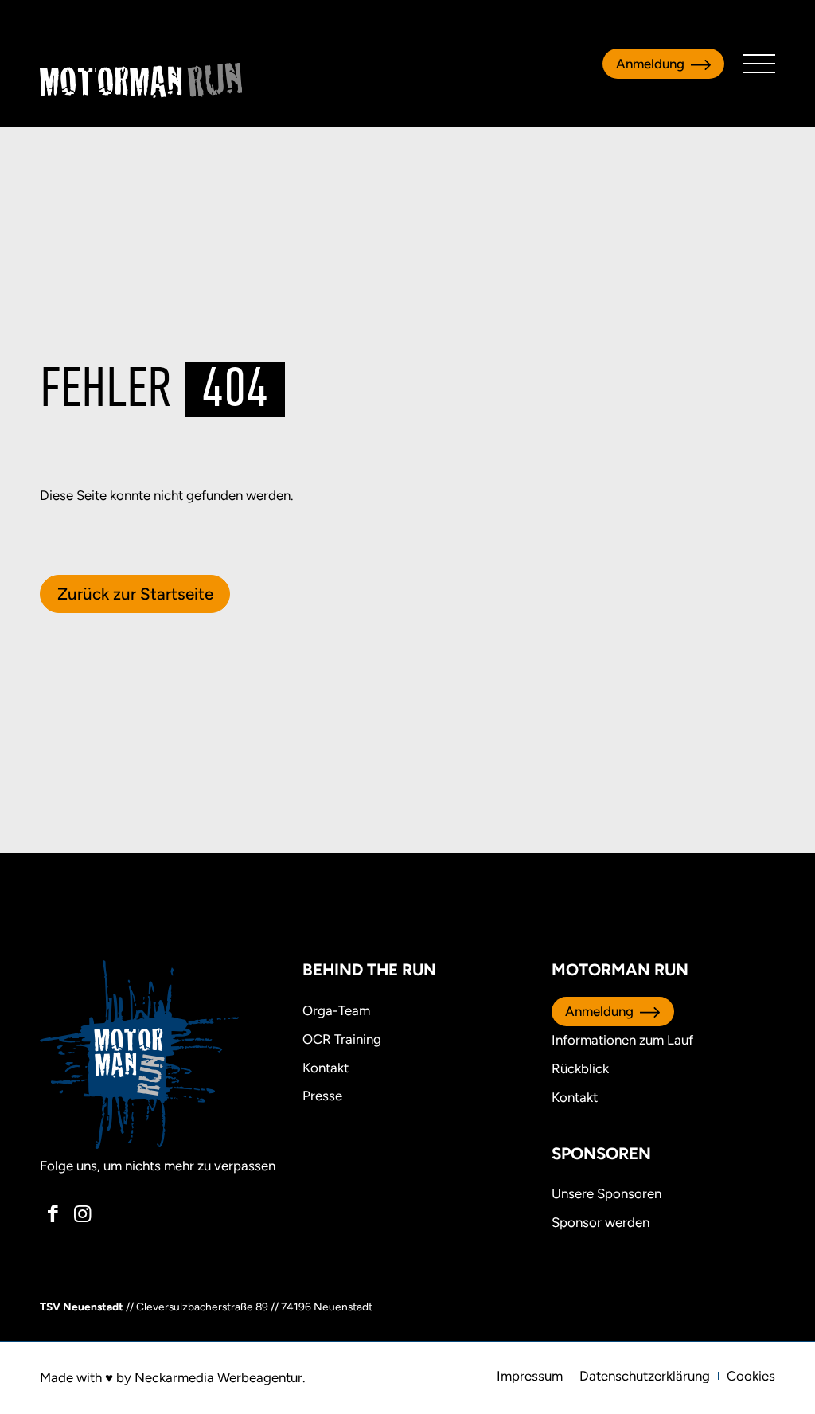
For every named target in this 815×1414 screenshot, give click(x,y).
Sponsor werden (600, 1222)
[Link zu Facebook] (53, 1213)
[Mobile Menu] (759, 63)
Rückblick (580, 1068)
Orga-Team (336, 1010)
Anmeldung (650, 64)
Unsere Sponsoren (606, 1193)
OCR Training (341, 1039)
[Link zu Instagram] (82, 1213)
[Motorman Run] (141, 80)
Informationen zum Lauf (622, 1040)
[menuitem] (530, 1376)
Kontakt (575, 1097)
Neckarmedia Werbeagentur (218, 1377)
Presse (322, 1095)
